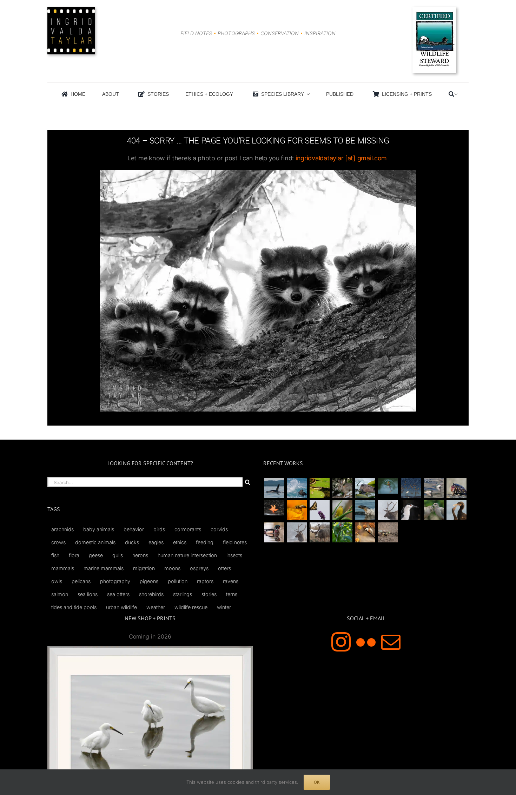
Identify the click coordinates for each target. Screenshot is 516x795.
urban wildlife (121, 607)
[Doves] (433, 510)
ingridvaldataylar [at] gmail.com (341, 158)
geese (96, 555)
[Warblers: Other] (342, 510)
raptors (205, 581)
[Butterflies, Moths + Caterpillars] (319, 510)
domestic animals (95, 542)
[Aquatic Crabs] (456, 488)
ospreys (199, 568)
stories (209, 594)
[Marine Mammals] (365, 510)
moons (172, 568)
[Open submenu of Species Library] (307, 94)
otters (224, 568)
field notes (235, 542)
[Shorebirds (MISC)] (410, 488)
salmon (59, 594)
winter (224, 607)
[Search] (451, 94)
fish (55, 555)
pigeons (149, 581)
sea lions (88, 594)
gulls (117, 555)
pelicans (81, 581)
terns (231, 594)
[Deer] (319, 532)
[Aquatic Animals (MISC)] (273, 507)
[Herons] (410, 510)
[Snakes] (319, 488)
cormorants (187, 529)
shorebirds (151, 594)
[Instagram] (341, 642)
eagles (156, 542)
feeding (204, 542)
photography (115, 581)
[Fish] (433, 488)
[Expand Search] (455, 94)
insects (234, 555)
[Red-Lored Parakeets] (342, 532)
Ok (317, 782)
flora (74, 555)
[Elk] (296, 532)
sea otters (118, 594)
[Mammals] (387, 510)
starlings (182, 594)
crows (58, 542)
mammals (62, 568)
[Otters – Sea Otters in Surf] (296, 488)
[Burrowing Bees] (387, 532)
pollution (177, 581)
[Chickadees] (365, 532)
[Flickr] (366, 642)
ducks (132, 542)
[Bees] (296, 510)
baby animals (98, 529)
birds (159, 529)
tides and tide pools (74, 607)
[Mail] (391, 642)
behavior (134, 529)
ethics (179, 542)
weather (155, 607)
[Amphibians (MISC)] (387, 485)
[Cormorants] (456, 510)
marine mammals (104, 568)
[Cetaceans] (273, 488)
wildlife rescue (190, 607)
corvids (219, 529)
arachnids (62, 529)
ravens (230, 581)
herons (140, 555)
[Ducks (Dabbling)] (273, 532)
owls (56, 581)
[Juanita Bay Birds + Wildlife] (365, 488)
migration (144, 568)
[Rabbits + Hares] (342, 488)
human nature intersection (187, 555)
